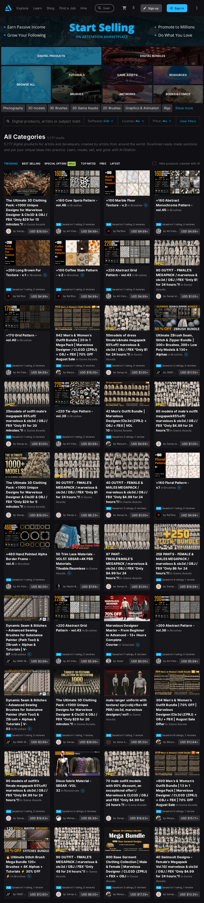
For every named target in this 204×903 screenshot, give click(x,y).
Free (103, 163)
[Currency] (134, 8)
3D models (36, 108)
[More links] (196, 8)
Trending (11, 163)
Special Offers (59, 163)
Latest (115, 163)
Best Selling (31, 163)
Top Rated (88, 163)
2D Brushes (112, 108)
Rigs (167, 108)
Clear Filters (188, 121)
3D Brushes (58, 108)
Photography (13, 108)
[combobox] (104, 8)
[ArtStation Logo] (8, 8)
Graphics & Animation (142, 108)
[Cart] (124, 8)
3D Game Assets (85, 108)
